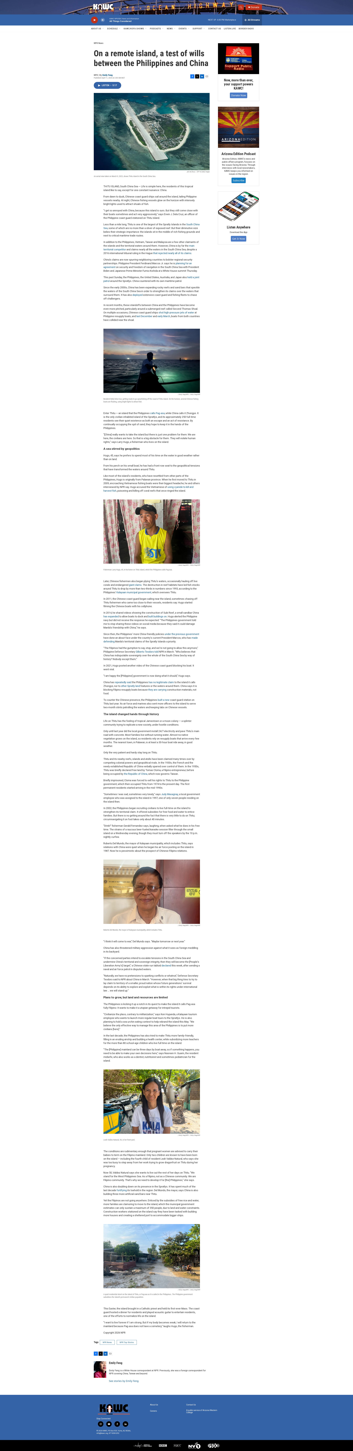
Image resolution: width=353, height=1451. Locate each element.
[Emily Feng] (100, 1369)
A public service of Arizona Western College (201, 1411)
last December (144, 316)
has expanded (111, 616)
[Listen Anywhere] (238, 206)
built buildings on (157, 616)
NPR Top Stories (127, 1342)
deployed (138, 294)
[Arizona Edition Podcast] (238, 127)
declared (166, 965)
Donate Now (238, 95)
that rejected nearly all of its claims (172, 253)
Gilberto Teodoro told (147, 651)
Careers (153, 1411)
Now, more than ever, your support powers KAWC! (238, 84)
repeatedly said (123, 682)
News (170, 29)
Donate (255, 7)
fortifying (122, 1190)
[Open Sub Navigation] (103, 29)
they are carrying (157, 689)
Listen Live (230, 29)
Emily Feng (107, 75)
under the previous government (182, 634)
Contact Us (214, 29)
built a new (163, 699)
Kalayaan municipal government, (134, 592)
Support (197, 29)
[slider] (107, 19)
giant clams (135, 584)
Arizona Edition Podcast (238, 154)
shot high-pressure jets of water (177, 312)
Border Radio (246, 29)
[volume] (102, 20)
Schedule (112, 29)
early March (163, 316)
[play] (94, 20)
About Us (96, 29)
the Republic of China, (135, 773)
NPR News (98, 43)
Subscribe (238, 180)
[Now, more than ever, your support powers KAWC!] (238, 58)
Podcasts (155, 29)
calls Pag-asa (157, 413)
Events (183, 29)
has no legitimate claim (161, 682)
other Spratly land (130, 686)
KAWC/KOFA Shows (134, 29)
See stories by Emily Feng (124, 1381)
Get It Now (238, 238)
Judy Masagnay (169, 794)
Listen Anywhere (238, 227)
